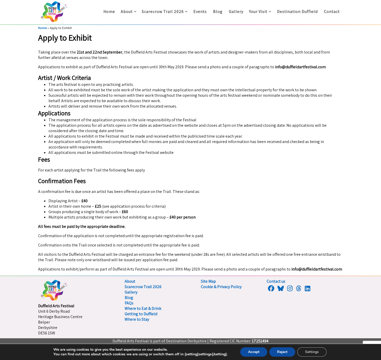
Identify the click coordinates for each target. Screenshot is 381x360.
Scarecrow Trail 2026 (163, 11)
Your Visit (258, 11)
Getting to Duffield (141, 314)
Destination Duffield (297, 11)
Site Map (208, 281)
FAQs (129, 303)
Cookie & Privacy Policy (221, 286)
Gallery (236, 11)
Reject (282, 351)
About (127, 11)
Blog (218, 11)
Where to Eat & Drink (143, 308)
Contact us (276, 281)
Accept (253, 351)
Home (109, 11)
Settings (312, 351)
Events (200, 11)
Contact (332, 11)
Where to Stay (137, 319)
